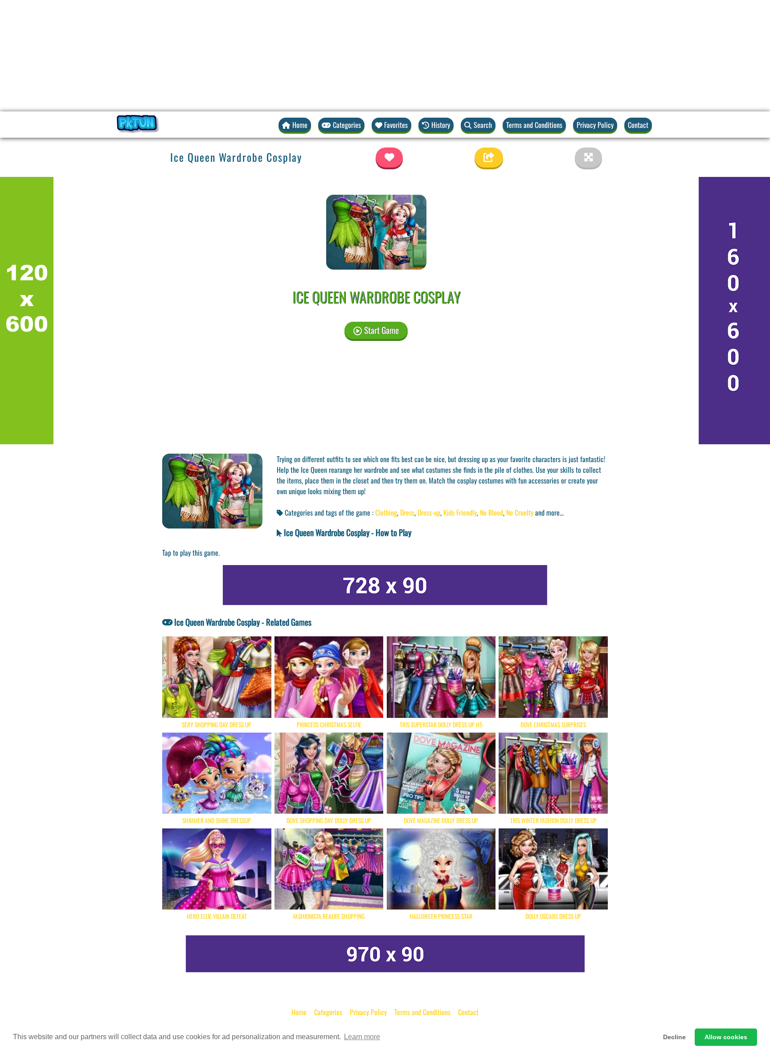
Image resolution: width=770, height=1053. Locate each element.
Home (299, 1012)
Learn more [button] (362, 1037)
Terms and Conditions (534, 124)
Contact (638, 124)
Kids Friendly (460, 512)
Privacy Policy (595, 124)
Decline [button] (674, 1037)
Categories (328, 1012)
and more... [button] (549, 512)
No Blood (491, 512)
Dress (407, 512)
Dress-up (429, 512)
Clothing (386, 512)
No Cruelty (519, 512)
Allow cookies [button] (725, 1037)
